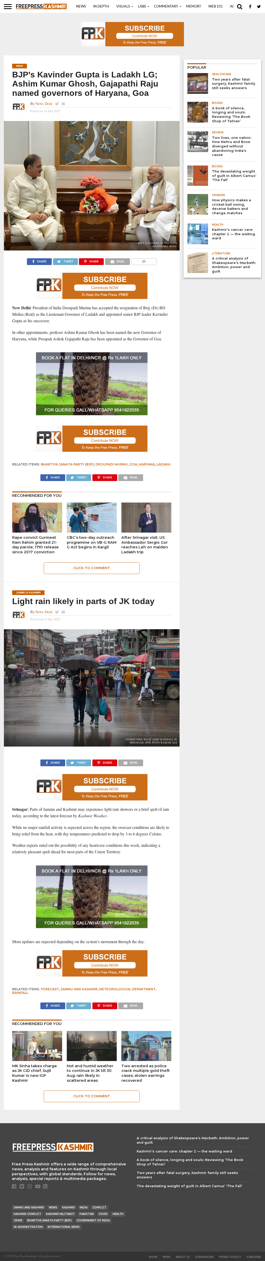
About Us (183, 1257)
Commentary (166, 6)
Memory (193, 6)
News (81, 6)
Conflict (99, 1207)
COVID (103, 1214)
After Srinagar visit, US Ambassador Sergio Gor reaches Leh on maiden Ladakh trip (144, 544)
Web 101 (215, 6)
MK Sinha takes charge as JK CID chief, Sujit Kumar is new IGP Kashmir (34, 1073)
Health (118, 1214)
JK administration (28, 1227)
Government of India (93, 1220)
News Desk (43, 103)
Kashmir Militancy (60, 1214)
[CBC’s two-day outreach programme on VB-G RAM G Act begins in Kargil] (92, 531)
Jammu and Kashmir (79, 989)
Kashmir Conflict (27, 1214)
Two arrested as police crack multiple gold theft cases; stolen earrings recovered (145, 1073)
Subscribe (253, 1257)
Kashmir (68, 1207)
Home (153, 1257)
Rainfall (20, 993)
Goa (133, 464)
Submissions (204, 1257)
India (83, 1207)
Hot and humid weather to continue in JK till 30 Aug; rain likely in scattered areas (90, 1073)
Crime (18, 1220)
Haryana (147, 464)
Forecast (50, 989)
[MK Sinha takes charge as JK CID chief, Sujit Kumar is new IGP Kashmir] (37, 1059)
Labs (142, 6)
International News (64, 1227)
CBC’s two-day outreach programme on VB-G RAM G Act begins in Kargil (91, 542)
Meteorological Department (127, 989)
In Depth (101, 6)
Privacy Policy (230, 1257)
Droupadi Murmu (111, 464)
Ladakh (164, 464)
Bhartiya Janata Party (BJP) (67, 464)
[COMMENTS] (144, 260)
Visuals (123, 6)
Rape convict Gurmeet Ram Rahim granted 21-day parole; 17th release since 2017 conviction (35, 544)
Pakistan (86, 1214)
